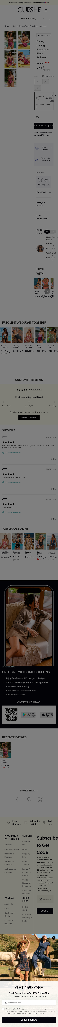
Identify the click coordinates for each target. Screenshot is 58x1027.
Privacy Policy (22, 1013)
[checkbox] (3, 1009)
